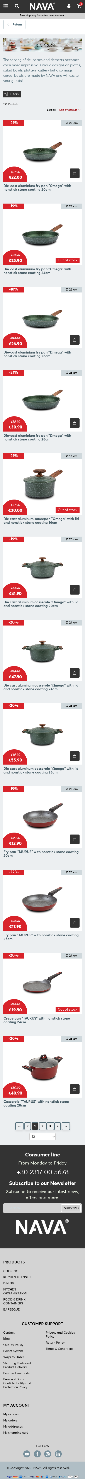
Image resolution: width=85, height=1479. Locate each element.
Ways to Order (13, 1357)
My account (11, 1414)
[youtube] (26, 1454)
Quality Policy (13, 1344)
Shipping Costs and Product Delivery (17, 1365)
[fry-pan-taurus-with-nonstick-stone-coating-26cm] (42, 900)
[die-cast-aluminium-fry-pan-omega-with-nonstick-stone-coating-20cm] (42, 151)
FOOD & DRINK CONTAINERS (14, 1301)
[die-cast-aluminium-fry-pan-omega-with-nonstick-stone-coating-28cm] (42, 401)
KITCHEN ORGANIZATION (15, 1291)
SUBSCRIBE (72, 1208)
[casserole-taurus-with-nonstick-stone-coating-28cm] (42, 1067)
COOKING (10, 1271)
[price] (75, 173)
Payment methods (16, 1373)
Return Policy (55, 1342)
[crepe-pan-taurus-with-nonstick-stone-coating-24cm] (42, 983)
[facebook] (37, 1454)
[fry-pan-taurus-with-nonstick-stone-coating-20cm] (42, 817)
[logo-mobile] (16, 6)
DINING (8, 1283)
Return (17, 24)
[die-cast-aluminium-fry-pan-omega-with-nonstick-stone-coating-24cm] (42, 234)
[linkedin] (58, 1454)
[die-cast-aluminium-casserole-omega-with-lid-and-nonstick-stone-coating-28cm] (42, 734)
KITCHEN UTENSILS (17, 1277)
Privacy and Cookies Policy (60, 1334)
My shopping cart (15, 1432)
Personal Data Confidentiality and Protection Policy (17, 1383)
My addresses (13, 1426)
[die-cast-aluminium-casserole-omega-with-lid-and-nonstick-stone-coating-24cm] (42, 650)
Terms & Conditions (59, 1348)
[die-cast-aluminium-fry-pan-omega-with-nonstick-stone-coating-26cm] (42, 317)
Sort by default (68, 110)
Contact (9, 1332)
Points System (13, 1351)
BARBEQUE (11, 1309)
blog (6, 1338)
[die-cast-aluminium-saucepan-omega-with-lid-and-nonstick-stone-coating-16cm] (42, 484)
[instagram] (47, 1454)
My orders (10, 1420)
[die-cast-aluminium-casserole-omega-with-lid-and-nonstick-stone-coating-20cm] (42, 567)
